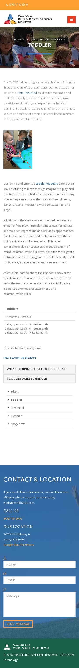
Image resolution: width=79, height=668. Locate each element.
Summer (16, 416)
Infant (14, 391)
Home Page (21, 39)
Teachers (59, 39)
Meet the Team (40, 39)
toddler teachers (47, 183)
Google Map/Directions (18, 545)
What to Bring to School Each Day (36, 369)
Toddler (16, 400)
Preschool (17, 408)
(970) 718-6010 (18, 4)
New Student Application (19, 358)
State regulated (27, 93)
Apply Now (18, 424)
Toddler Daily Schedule (27, 379)
